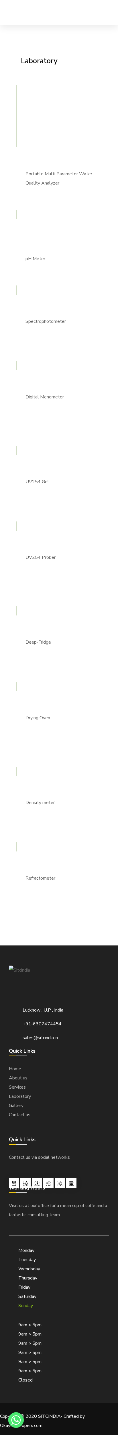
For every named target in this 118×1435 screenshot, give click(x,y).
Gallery (16, 1105)
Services (17, 1087)
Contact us (19, 1115)
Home (15, 1069)
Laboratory (20, 1096)
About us (18, 1078)
